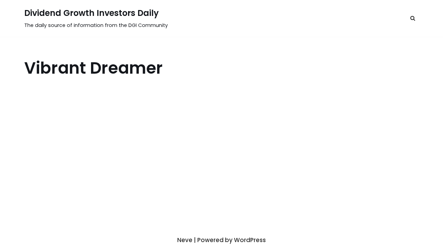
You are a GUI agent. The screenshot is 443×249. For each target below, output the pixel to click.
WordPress (250, 240)
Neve (184, 240)
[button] (412, 18)
